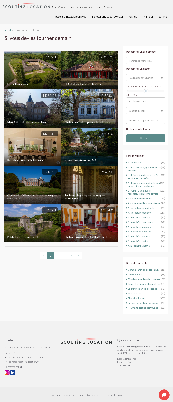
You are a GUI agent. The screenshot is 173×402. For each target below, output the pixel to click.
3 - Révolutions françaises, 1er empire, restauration (144, 177)
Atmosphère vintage (139, 245)
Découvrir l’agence (127, 358)
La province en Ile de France (142, 288)
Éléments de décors (139, 128)
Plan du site (123, 365)
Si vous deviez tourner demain (143, 302)
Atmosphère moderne (139, 231)
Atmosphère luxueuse (139, 226)
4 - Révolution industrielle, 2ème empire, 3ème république (145, 184)
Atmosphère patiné (138, 241)
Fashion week (135, 274)
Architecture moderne (140, 212)
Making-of (147, 17)
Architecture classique (140, 198)
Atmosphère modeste (139, 236)
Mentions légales (126, 362)
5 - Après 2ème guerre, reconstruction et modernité (143, 192)
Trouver (147, 138)
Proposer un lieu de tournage (107, 17)
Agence (133, 17)
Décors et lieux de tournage (70, 17)
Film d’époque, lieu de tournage (144, 279)
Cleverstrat (93, 394)
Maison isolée (135, 293)
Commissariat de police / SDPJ (143, 269)
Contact (163, 17)
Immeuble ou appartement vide (144, 283)
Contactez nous (13, 366)
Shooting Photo (136, 298)
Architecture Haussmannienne (144, 203)
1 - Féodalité (134, 162)
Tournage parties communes (143, 307)
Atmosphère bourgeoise (141, 222)
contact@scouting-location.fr (24, 361)
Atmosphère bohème (139, 217)
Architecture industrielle (141, 207)
